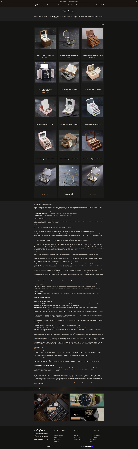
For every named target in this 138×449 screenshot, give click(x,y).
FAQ (74, 433)
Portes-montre (56, 441)
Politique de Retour (93, 437)
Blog (91, 441)
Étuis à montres (57, 439)
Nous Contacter (77, 437)
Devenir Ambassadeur (78, 439)
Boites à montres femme (58, 435)
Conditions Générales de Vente (96, 433)
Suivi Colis (76, 435)
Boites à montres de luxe (58, 433)
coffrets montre (62, 249)
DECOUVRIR (51, 408)
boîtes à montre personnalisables (74, 382)
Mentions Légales (93, 439)
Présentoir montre (57, 437)
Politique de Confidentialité (95, 435)
